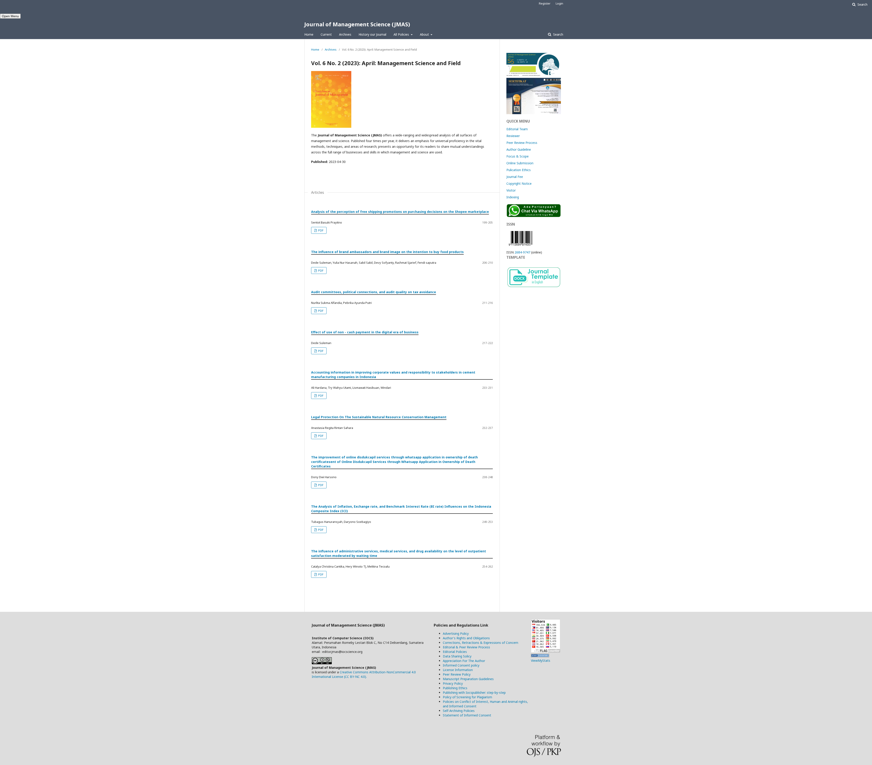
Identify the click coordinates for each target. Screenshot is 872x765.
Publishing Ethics (455, 688)
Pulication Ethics (518, 170)
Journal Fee (514, 177)
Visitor (511, 190)
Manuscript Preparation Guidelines (468, 679)
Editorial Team (517, 129)
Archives (345, 34)
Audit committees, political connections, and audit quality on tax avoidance (373, 292)
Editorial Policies (455, 651)
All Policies (402, 34)
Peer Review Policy (457, 674)
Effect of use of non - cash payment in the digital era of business (365, 332)
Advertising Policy (456, 633)
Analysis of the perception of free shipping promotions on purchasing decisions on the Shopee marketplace (400, 211)
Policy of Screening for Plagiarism (467, 697)
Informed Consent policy (461, 665)
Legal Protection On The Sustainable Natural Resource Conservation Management (378, 417)
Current (326, 34)
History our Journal (372, 34)
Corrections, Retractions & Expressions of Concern (480, 642)
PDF (320, 230)
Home (308, 34)
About (425, 34)
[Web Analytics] (540, 656)
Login (559, 3)
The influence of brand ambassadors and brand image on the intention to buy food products (387, 252)
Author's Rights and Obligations (466, 638)
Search (557, 34)
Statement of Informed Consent (467, 715)
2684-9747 (522, 252)
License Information (458, 670)
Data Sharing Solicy (457, 656)
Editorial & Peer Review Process (466, 647)
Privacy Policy (453, 683)
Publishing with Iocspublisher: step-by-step (474, 692)
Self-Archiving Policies (459, 710)
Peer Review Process (521, 142)
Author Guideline (518, 149)
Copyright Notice (519, 183)
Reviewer (513, 136)
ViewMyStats (540, 660)
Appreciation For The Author (464, 661)
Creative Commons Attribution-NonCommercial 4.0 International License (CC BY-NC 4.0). (364, 674)
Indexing (512, 197)
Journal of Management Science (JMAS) (357, 24)
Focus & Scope (517, 156)
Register (544, 3)
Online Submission (519, 163)
